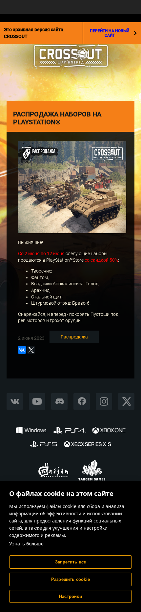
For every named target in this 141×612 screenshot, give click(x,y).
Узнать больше (26, 544)
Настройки (70, 596)
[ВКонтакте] (22, 350)
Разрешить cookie (70, 579)
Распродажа (74, 336)
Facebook (81, 401)
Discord (59, 401)
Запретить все (70, 562)
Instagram (104, 401)
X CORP (126, 401)
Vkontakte (15, 401)
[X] (31, 350)
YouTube (37, 401)
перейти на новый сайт (109, 33)
